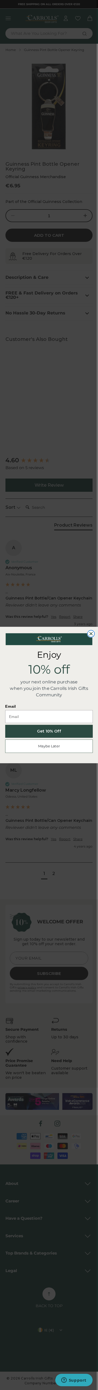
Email (10, 706)
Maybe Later (49, 746)
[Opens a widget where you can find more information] (74, 1380)
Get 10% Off (49, 731)
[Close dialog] (91, 633)
